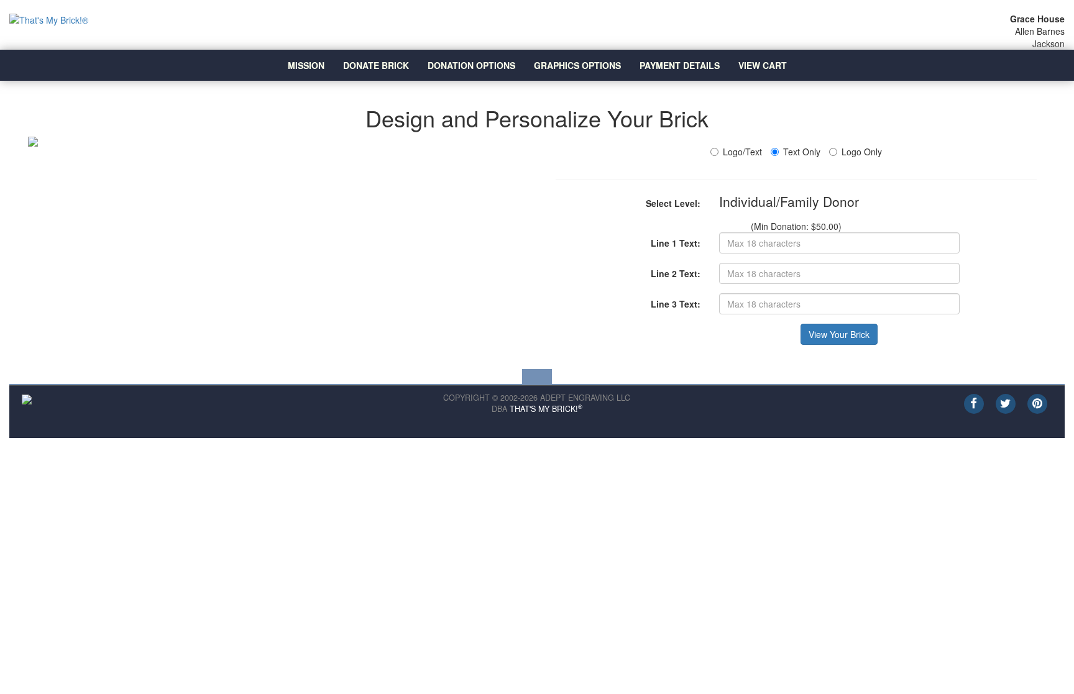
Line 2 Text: (675, 273)
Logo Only (862, 151)
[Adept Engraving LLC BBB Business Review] (27, 398)
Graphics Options (577, 65)
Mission (306, 65)
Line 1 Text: (675, 243)
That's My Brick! (546, 408)
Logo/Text (742, 151)
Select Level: (673, 203)
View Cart (762, 65)
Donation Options (471, 65)
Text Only (801, 151)
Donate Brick (376, 65)
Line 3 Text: (675, 304)
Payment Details (680, 65)
